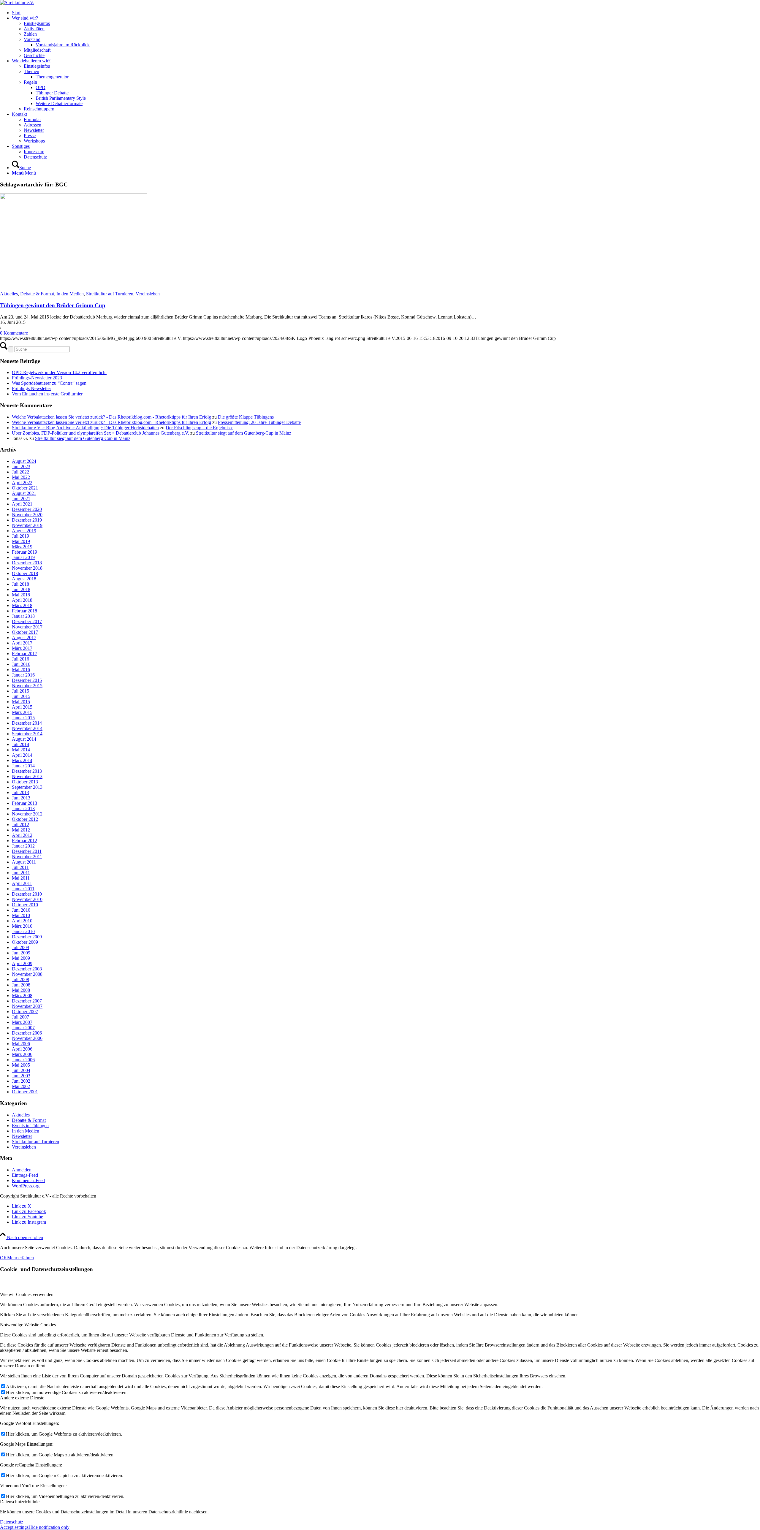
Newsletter (22, 1136)
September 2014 (27, 733)
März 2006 (22, 1054)
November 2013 (27, 776)
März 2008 (22, 995)
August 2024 (24, 461)
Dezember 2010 (27, 894)
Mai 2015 (21, 701)
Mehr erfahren (20, 1257)
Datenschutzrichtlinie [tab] (19, 1501)
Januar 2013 (23, 808)
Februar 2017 (24, 653)
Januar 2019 (23, 557)
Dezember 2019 (27, 519)
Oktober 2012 (25, 819)
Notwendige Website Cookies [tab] (28, 1324)
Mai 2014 (21, 749)
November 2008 (27, 974)
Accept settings (14, 1527)
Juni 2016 (21, 664)
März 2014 (22, 760)
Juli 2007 (20, 1016)
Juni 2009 (21, 952)
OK (3, 1257)
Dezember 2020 (27, 509)
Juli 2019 (20, 535)
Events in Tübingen (30, 1125)
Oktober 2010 (25, 904)
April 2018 (22, 600)
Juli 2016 (20, 658)
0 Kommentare (14, 332)
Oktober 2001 (25, 1091)
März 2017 (22, 648)
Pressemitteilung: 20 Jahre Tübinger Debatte (259, 422)
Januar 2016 (23, 674)
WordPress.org (25, 1185)
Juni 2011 (21, 872)
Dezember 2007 (27, 1000)
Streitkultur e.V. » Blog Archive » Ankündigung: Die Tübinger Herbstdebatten (85, 427)
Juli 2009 (20, 947)
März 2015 (22, 712)
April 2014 (22, 755)
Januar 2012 (23, 845)
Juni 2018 (21, 589)
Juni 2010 (21, 910)
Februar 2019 (24, 552)
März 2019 (22, 546)
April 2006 (22, 1048)
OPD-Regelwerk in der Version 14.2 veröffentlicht (59, 372)
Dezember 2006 (27, 1032)
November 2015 (27, 685)
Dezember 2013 (27, 771)
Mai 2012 (21, 829)
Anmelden (21, 1169)
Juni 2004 (21, 1070)
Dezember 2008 (27, 968)
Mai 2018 (21, 594)
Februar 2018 (24, 610)
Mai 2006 (21, 1043)
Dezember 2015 (27, 680)
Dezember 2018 (27, 562)
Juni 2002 (21, 1081)
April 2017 (22, 642)
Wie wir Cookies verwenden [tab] (26, 1294)
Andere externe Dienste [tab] (22, 1397)
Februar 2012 (24, 840)
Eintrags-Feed (25, 1175)
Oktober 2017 (25, 632)
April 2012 (22, 835)
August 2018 (24, 578)
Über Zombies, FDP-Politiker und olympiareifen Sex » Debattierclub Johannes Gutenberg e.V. (100, 432)
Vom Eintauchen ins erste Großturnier (47, 393)
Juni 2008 (21, 984)
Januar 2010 (23, 931)
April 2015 (22, 706)
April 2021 (22, 503)
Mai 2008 (21, 990)
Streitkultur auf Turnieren (109, 293)
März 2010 (22, 926)
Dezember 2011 (27, 851)
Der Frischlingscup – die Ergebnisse (199, 427)
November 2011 (27, 856)
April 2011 (22, 883)
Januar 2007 (23, 1027)
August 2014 (24, 739)
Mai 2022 (21, 477)
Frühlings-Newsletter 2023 (37, 377)
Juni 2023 (21, 466)
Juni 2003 (21, 1075)
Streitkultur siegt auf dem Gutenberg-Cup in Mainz (243, 432)
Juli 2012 (20, 824)
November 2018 (27, 568)
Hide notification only (48, 1527)
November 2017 (27, 626)
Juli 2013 (20, 792)
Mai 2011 (21, 877)
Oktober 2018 (25, 573)
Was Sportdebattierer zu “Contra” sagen (49, 383)
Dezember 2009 (27, 936)
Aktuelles (9, 293)
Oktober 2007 (25, 1011)
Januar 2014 (23, 765)
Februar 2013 (24, 803)
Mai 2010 (21, 915)
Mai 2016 (21, 669)
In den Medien (70, 293)
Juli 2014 (20, 744)
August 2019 (24, 530)
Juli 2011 (20, 867)
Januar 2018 (23, 616)
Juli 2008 (20, 979)
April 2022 (22, 482)
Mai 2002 (21, 1086)
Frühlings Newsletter (31, 388)
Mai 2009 (21, 958)
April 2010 (22, 920)
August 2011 (24, 861)
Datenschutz (11, 1521)
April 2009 (22, 963)
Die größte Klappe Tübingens (246, 416)
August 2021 (24, 493)
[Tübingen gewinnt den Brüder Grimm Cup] (73, 197)
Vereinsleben (148, 293)
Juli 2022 (20, 471)
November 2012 (27, 813)
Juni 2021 (21, 498)
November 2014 (27, 728)
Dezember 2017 (27, 621)
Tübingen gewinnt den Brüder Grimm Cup (52, 305)
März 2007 (22, 1022)
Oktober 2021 (25, 487)
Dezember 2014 (27, 723)
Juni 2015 (21, 696)
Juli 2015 (20, 690)
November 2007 (27, 1006)
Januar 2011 (23, 888)
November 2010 (27, 899)
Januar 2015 (23, 717)
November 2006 (27, 1038)
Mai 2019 (21, 541)
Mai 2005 (21, 1064)
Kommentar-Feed (28, 1180)
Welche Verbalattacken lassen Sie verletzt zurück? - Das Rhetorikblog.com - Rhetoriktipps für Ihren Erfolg (111, 416)
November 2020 (27, 514)
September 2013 (27, 787)
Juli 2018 (20, 584)
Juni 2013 (21, 797)
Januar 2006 (23, 1059)
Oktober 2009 (25, 942)
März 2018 (22, 605)
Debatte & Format (37, 293)
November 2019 (27, 525)
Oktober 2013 (25, 781)
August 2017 (24, 637)
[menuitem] (386, 12)
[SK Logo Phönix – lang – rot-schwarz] (17, 2)
